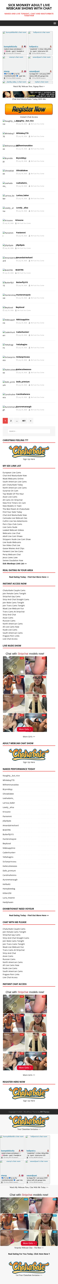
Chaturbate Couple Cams (14, 590)
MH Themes (44, 1112)
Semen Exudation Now (13, 560)
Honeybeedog (9, 888)
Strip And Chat (9, 614)
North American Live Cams (15, 487)
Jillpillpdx (20, 245)
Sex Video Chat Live (11, 545)
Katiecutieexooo (23, 369)
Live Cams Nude (10, 527)
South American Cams (13, 633)
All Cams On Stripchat (13, 500)
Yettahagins (21, 344)
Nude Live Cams (10, 629)
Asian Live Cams (10, 496)
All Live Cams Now (11, 626)
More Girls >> (29, 736)
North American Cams (13, 623)
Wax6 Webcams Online (13, 478)
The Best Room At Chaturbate (16, 509)
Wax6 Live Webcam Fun (13, 608)
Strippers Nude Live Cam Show (17, 539)
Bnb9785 (19, 270)
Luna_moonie (9, 897)
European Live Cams (12, 472)
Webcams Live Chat (11, 533)
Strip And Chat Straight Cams (16, 599)
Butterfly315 (22, 282)
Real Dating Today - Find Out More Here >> (29, 577)
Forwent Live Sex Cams (13, 551)
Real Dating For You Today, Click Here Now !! (29, 1254)
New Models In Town (12, 506)
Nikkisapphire (22, 319)
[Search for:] (29, 431)
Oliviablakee (22, 170)
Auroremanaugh (23, 406)
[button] (54, 23)
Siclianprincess (23, 357)
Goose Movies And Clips (13, 548)
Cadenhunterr (22, 332)
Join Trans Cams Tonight (14, 605)
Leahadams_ (22, 183)
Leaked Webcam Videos (13, 530)
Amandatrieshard (24, 257)
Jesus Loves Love (10, 557)
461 (23, 420)
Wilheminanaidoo (24, 145)
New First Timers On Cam (14, 503)
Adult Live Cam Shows (13, 536)
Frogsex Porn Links (11, 636)
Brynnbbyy (21, 158)
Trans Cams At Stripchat (14, 611)
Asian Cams (8, 617)
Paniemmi (21, 232)
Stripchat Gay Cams (11, 596)
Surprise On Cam (10, 490)
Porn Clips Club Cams (12, 524)
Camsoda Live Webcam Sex (15, 518)
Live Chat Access (10, 639)
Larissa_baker (22, 195)
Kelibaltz (7, 884)
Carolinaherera (23, 394)
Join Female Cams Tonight (14, 593)
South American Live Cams (15, 481)
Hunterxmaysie (23, 294)
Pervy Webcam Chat (12, 554)
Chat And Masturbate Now (15, 475)
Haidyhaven (8, 902)
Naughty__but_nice (25, 120)
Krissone (19, 220)
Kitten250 (7, 893)
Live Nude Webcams (12, 542)
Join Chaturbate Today (13, 484)
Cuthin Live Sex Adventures (15, 521)
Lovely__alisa (22, 207)
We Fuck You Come (37, 124)
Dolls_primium (23, 381)
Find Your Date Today (12, 512)
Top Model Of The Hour (13, 494)
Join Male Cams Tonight (13, 602)
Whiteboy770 (22, 133)
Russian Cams (9, 620)
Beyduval (20, 307)
